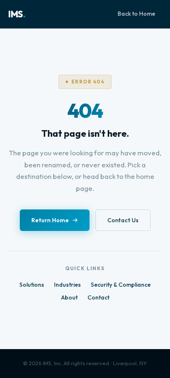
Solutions (31, 284)
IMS (16, 14)
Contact (98, 297)
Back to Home (136, 13)
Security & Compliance (121, 284)
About (69, 297)
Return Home (50, 220)
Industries (67, 284)
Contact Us (123, 220)
